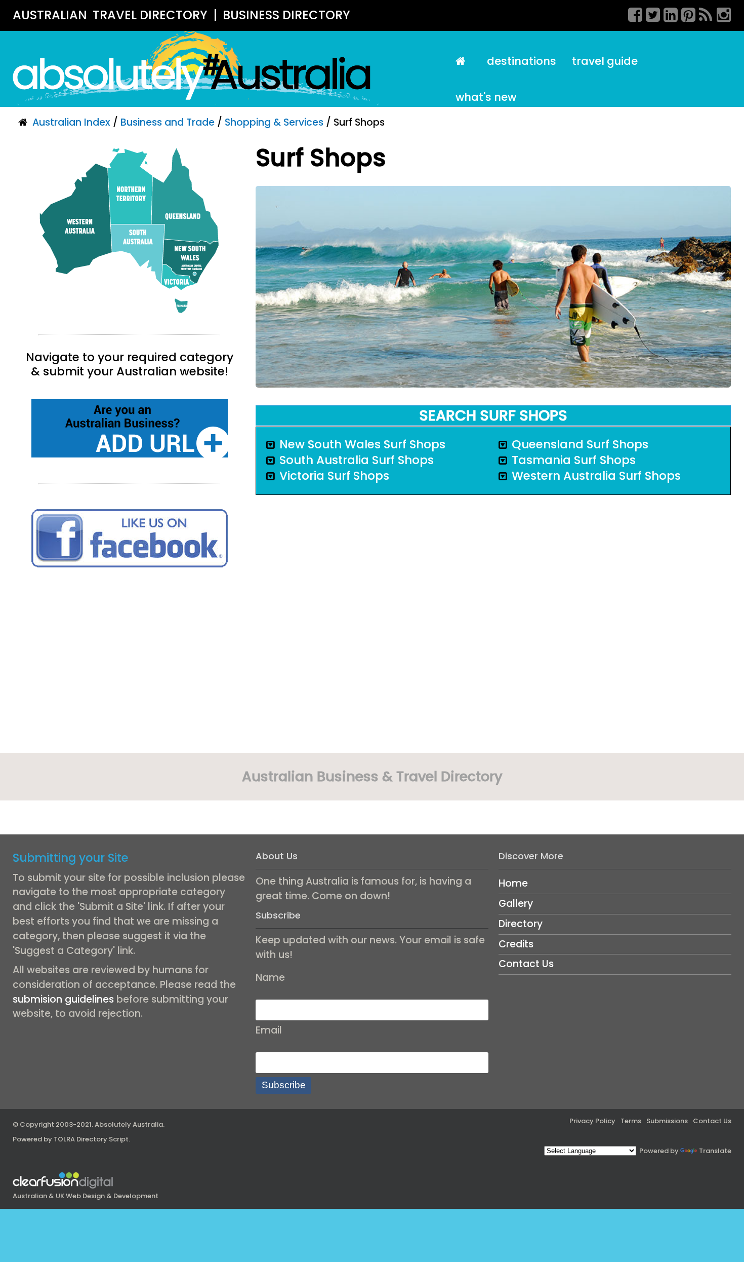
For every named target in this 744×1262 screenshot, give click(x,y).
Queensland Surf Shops (580, 444)
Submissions (667, 1121)
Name (270, 977)
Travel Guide (605, 61)
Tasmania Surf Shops (574, 460)
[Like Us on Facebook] (129, 538)
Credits (516, 944)
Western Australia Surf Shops (596, 476)
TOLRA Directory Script (91, 1139)
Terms (631, 1121)
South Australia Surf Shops (356, 460)
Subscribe (284, 1085)
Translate (715, 1151)
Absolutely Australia (129, 1124)
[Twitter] (649, 13)
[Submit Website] (129, 428)
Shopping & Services (274, 122)
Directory (521, 924)
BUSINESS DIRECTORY (286, 15)
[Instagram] (720, 13)
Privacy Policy (592, 1121)
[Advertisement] (129, 664)
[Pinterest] (685, 13)
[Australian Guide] (463, 62)
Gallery (516, 903)
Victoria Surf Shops (334, 476)
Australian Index (71, 122)
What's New (486, 97)
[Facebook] (632, 13)
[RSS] (702, 13)
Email (269, 1030)
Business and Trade (167, 122)
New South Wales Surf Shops (362, 444)
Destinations (521, 61)
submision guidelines (63, 999)
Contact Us (526, 964)
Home (513, 883)
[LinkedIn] (667, 13)
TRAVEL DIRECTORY (150, 15)
